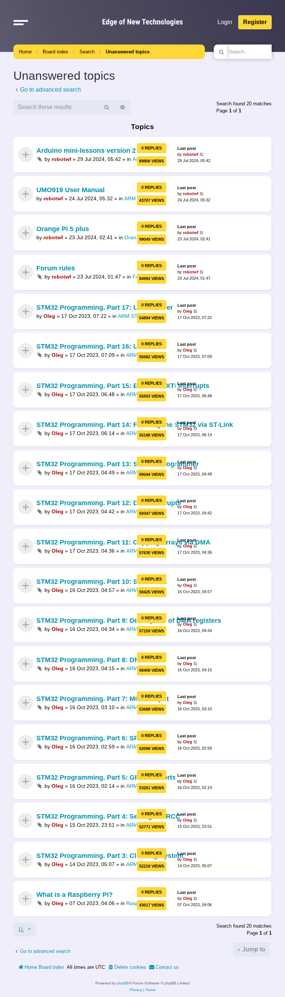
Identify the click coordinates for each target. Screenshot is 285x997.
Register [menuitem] (255, 22)
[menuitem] (127, 967)
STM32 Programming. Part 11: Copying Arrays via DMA (123, 542)
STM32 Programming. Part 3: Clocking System (109, 855)
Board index (55, 52)
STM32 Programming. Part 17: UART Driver (104, 307)
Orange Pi (136, 238)
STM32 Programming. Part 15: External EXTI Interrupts (122, 385)
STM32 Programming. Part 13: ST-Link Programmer (117, 464)
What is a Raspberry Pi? (74, 894)
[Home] (142, 22)
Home (25, 52)
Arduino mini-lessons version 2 (86, 150)
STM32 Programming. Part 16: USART (96, 346)
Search (87, 52)
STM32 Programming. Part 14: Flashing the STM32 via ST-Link (134, 424)
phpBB (123, 983)
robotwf (61, 159)
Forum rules (55, 268)
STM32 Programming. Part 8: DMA (90, 660)
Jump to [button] (253, 949)
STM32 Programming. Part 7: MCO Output (102, 699)
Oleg (49, 316)
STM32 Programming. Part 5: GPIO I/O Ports (106, 777)
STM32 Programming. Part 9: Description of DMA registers (128, 620)
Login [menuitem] (224, 22)
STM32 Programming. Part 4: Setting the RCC (108, 816)
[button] (20, 22)
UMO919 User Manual (70, 190)
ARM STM (130, 316)
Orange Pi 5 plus (62, 229)
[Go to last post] (202, 155)
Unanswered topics (128, 52)
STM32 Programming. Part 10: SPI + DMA (101, 581)
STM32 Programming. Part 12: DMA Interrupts (108, 503)
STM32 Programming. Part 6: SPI (88, 738)
